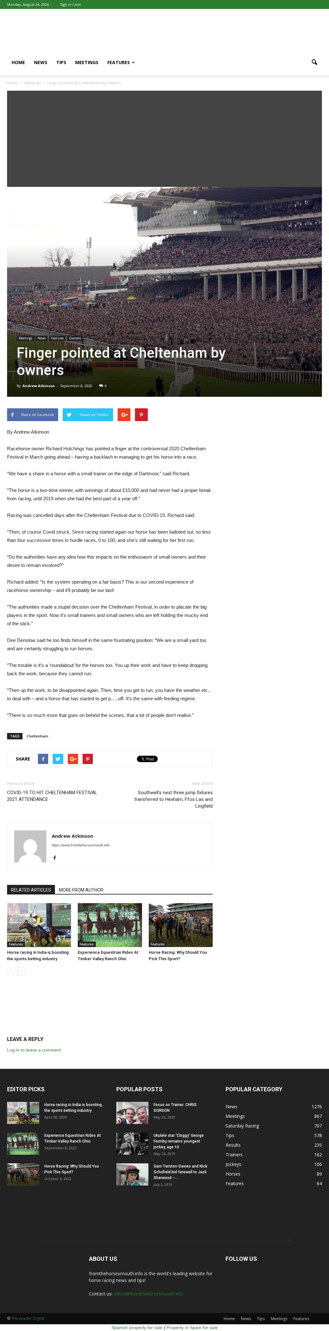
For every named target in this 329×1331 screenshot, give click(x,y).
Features (118, 62)
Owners (75, 338)
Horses (233, 1174)
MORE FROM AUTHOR (81, 890)
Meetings (86, 62)
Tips (61, 62)
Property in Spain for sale (192, 1327)
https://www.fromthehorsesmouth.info (81, 845)
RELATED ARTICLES (31, 890)
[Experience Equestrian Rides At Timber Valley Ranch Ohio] (110, 925)
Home (18, 62)
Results (233, 1145)
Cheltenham (37, 736)
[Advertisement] (164, 139)
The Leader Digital (27, 1318)
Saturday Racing (242, 1126)
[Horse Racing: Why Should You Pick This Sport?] (181, 925)
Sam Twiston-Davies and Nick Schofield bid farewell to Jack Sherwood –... (180, 1172)
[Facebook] (57, 858)
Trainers (234, 1155)
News (40, 62)
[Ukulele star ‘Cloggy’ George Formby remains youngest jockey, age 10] (132, 1144)
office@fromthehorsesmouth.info (149, 1294)
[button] (314, 62)
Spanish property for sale (137, 1327)
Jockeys (233, 1164)
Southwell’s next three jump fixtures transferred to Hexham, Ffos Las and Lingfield (173, 799)
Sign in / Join (70, 4)
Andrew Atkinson (38, 385)
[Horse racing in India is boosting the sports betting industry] (39, 925)
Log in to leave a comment (34, 1049)
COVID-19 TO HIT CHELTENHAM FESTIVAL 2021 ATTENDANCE (52, 796)
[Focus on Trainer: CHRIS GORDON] (132, 1113)
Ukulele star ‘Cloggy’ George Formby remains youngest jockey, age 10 (179, 1141)
